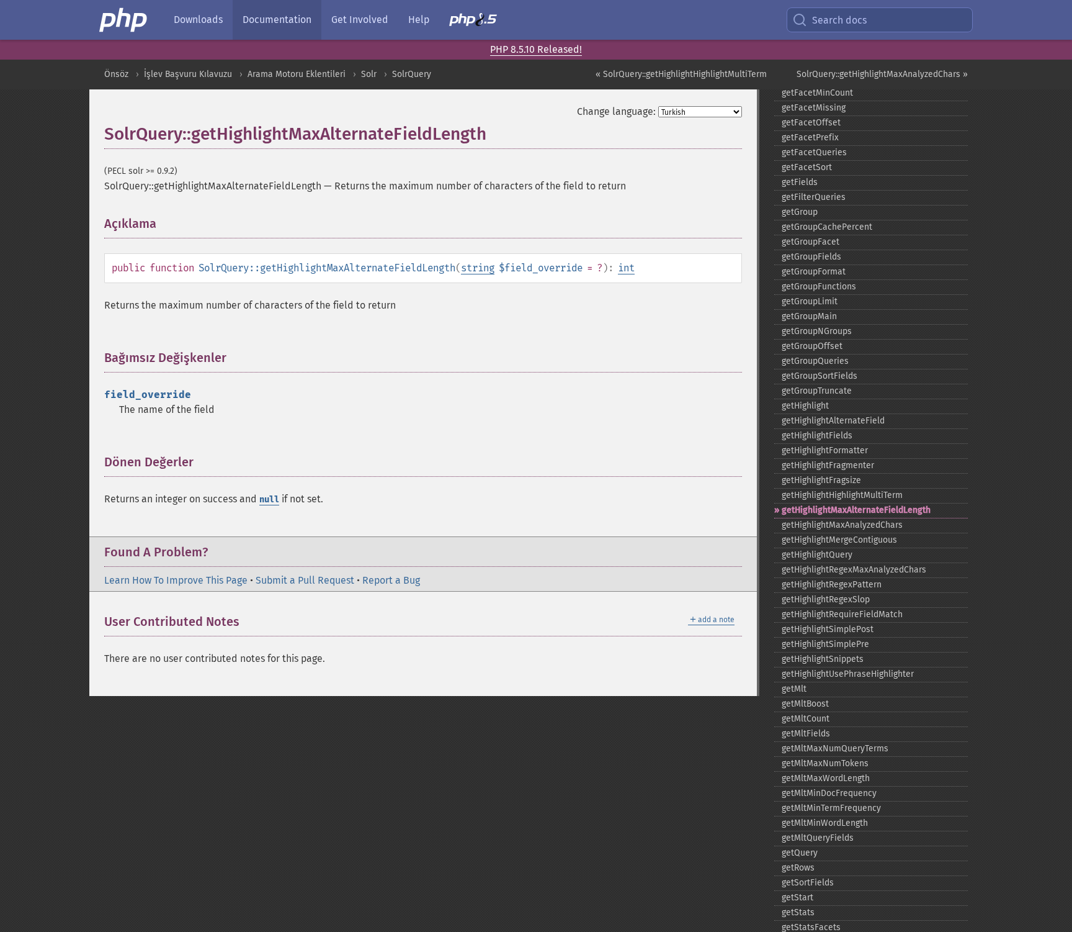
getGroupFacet (810, 242)
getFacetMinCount (817, 93)
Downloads (198, 19)
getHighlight (805, 405)
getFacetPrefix (810, 137)
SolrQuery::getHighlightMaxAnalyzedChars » (882, 74)
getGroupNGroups (817, 331)
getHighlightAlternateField (833, 420)
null (269, 499)
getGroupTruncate (817, 391)
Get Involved (359, 19)
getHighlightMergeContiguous (839, 540)
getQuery (800, 853)
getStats (798, 912)
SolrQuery (411, 74)
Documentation (277, 19)
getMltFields (806, 733)
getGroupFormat (814, 271)
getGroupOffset (812, 346)
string (477, 268)
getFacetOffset (811, 122)
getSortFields (808, 882)
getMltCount (805, 718)
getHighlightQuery (817, 555)
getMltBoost (805, 704)
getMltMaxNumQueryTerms (835, 748)
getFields (800, 182)
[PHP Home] (124, 20)
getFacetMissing (814, 107)
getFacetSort (807, 167)
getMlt (794, 689)
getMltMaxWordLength (826, 778)
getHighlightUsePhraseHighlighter (848, 674)
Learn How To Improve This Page (176, 580)
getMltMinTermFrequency (831, 808)
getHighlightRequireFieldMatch (842, 614)
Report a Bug (391, 580)
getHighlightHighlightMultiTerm (842, 495)
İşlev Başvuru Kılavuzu (188, 74)
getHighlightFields (817, 435)
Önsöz (116, 74)
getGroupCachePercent (827, 227)
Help (418, 19)
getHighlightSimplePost (827, 629)
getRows (798, 867)
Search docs (839, 20)
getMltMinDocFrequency (829, 793)
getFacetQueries (814, 152)
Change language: (616, 111)
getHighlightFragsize (821, 480)
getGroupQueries (815, 361)
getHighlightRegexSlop (826, 599)
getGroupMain (809, 316)
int (626, 268)
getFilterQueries (814, 197)
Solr (369, 74)
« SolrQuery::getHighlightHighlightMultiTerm (681, 74)
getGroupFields (811, 256)
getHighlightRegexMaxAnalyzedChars (854, 569)
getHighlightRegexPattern (832, 584)
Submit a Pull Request (305, 580)
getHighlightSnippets (823, 659)
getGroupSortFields (819, 376)
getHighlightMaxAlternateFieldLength (856, 510)
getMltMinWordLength (825, 823)
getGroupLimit (810, 301)
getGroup (800, 212)
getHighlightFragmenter (828, 465)
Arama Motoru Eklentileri (297, 74)
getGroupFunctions (819, 286)
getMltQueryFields (818, 838)
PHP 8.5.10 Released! (536, 49)
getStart (797, 897)
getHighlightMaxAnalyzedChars (842, 525)
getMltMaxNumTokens (825, 763)
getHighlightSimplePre (825, 644)
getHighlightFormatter (825, 450)
